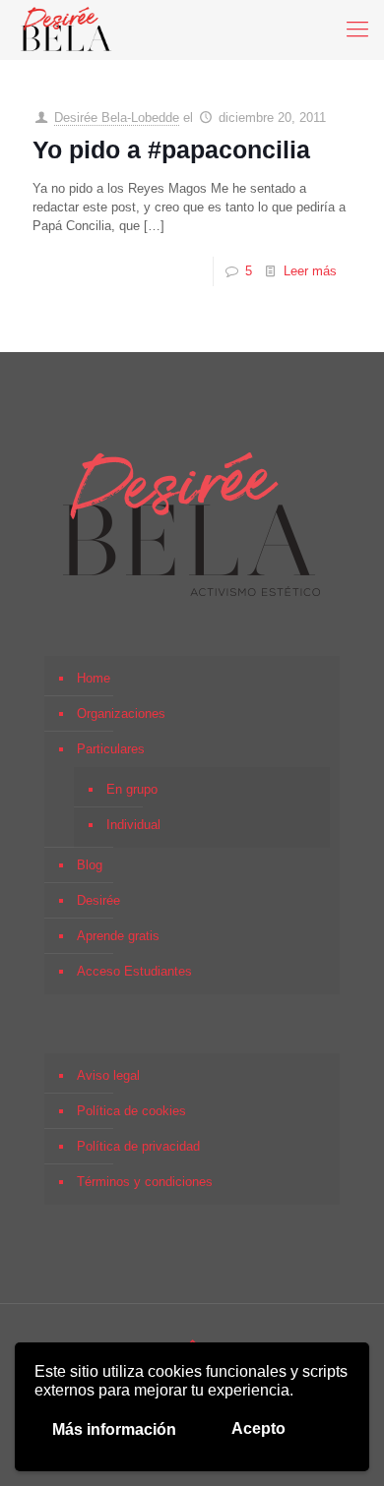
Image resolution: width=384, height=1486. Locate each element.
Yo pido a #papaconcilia (171, 149)
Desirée (98, 900)
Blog (89, 865)
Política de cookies (131, 1110)
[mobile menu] (357, 29)
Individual (133, 824)
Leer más (310, 271)
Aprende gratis (118, 935)
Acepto (258, 1428)
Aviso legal (108, 1075)
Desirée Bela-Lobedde (116, 117)
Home (93, 678)
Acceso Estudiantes (134, 971)
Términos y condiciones (145, 1181)
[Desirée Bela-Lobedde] (66, 29)
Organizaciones (121, 713)
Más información (114, 1429)
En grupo (132, 789)
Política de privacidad (138, 1146)
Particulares (111, 749)
